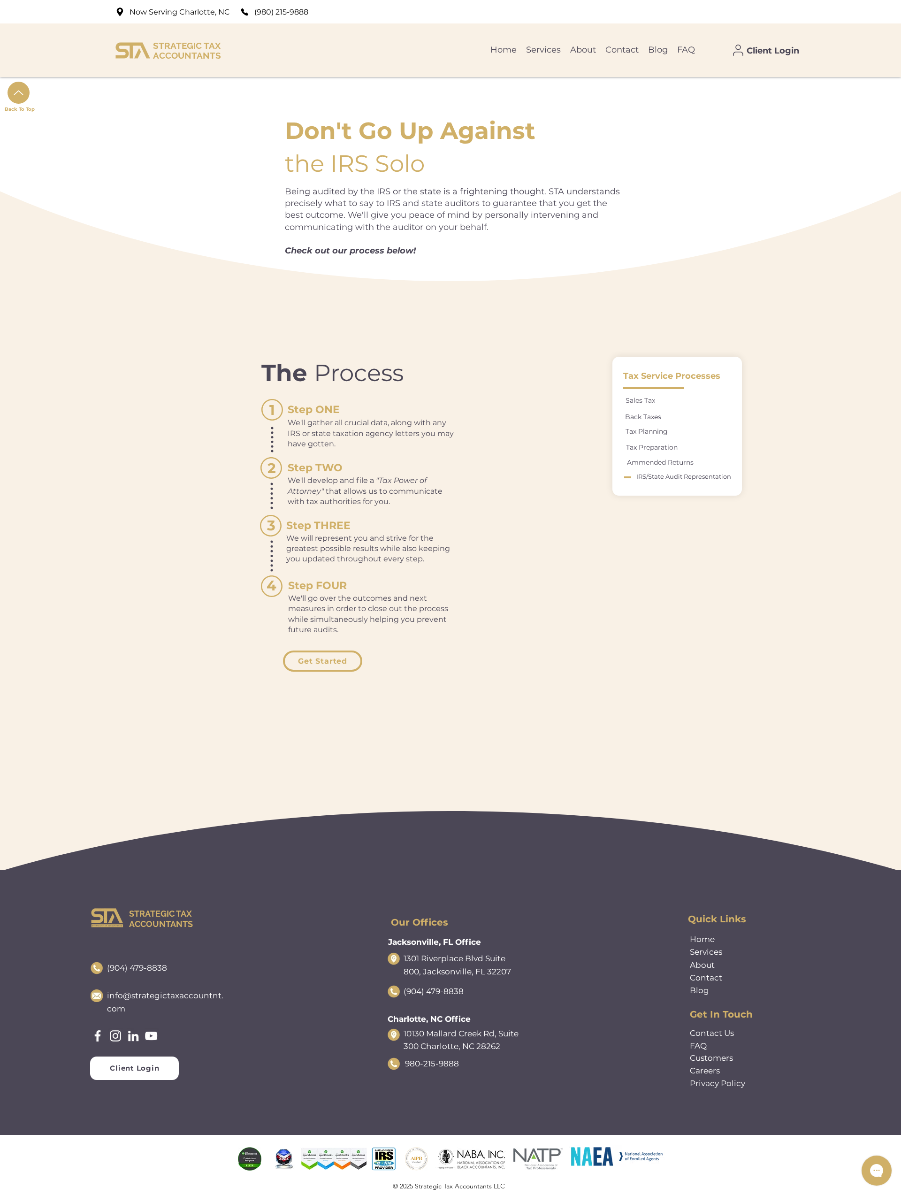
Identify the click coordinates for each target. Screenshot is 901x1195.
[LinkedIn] (133, 1035)
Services (706, 952)
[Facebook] (97, 1035)
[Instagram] (115, 1035)
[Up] (19, 93)
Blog (699, 990)
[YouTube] (151, 1035)
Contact (706, 977)
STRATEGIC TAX (187, 45)
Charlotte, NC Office (429, 1019)
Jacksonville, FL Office (434, 942)
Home (702, 939)
